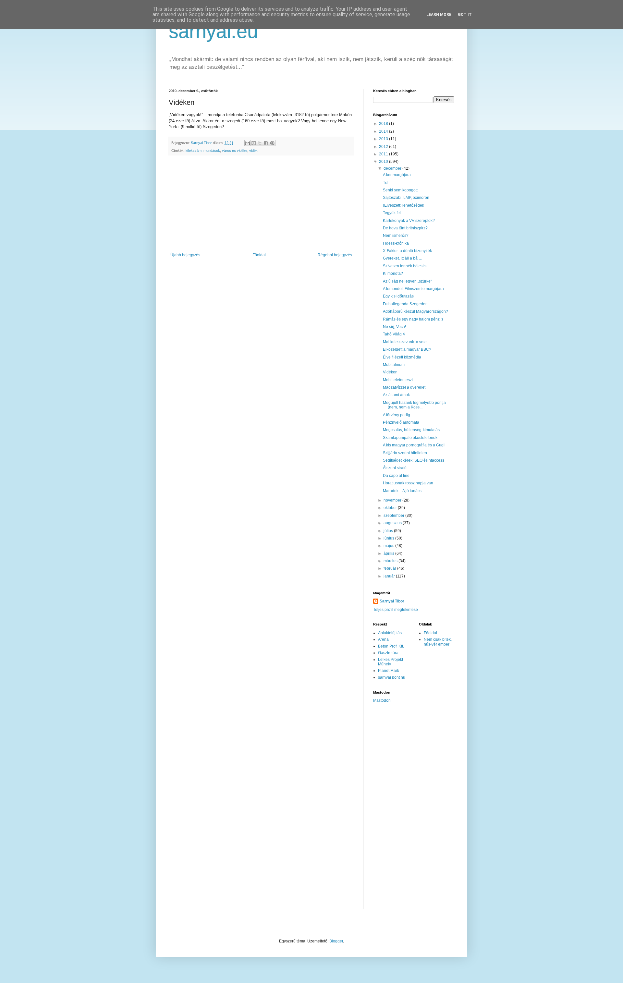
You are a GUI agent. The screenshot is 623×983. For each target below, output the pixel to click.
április (389, 553)
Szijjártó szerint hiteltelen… (407, 453)
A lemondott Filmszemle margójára (413, 288)
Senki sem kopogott (400, 190)
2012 (384, 146)
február (390, 568)
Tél (385, 182)
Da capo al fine (396, 475)
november (393, 500)
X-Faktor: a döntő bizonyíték (407, 251)
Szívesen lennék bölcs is (404, 266)
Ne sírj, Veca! (394, 326)
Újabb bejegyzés (185, 255)
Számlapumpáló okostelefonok (410, 437)
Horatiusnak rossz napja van (408, 483)
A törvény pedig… (398, 415)
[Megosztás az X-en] (260, 143)
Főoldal (259, 255)
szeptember (394, 515)
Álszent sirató (395, 468)
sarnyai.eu (213, 31)
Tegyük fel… (394, 213)
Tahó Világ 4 (394, 334)
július (389, 530)
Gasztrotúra (388, 652)
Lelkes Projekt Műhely (390, 661)
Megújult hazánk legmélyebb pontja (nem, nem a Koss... (414, 404)
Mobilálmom (394, 364)
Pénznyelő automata (401, 422)
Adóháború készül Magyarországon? (415, 311)
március (391, 561)
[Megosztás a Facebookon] (266, 143)
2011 (384, 154)
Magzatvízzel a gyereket (404, 387)
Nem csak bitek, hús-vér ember (438, 641)
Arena (383, 639)
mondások (211, 150)
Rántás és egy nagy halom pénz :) (413, 319)
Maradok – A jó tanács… (404, 491)
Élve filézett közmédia (402, 357)
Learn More (438, 14)
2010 (384, 161)
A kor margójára (397, 175)
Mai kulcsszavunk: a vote (405, 342)
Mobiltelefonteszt (398, 380)
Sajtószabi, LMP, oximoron (406, 197)
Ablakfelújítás (390, 633)
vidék (253, 150)
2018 (384, 123)
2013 (384, 139)
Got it (465, 14)
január (390, 576)
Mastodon (382, 700)
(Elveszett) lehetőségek (403, 205)
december (393, 168)
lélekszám (194, 150)
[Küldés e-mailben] (247, 143)
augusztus (393, 523)
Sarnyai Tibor (392, 601)
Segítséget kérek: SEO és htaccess (413, 460)
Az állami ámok (396, 395)
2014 (384, 131)
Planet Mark (388, 670)
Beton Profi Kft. (391, 646)
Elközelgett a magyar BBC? (407, 349)
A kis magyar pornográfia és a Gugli (414, 445)
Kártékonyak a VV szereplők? (409, 220)
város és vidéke (234, 150)
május (389, 545)
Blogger (336, 941)
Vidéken (390, 372)
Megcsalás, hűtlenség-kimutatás (411, 430)
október (391, 507)
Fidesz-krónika (396, 243)
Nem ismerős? (396, 235)
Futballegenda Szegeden (405, 304)
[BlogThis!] (253, 143)
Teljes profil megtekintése (395, 609)
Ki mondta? (393, 273)
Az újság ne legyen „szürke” (407, 281)
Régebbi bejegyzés (335, 255)
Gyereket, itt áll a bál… (402, 258)
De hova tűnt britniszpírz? (405, 228)
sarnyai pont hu (391, 677)
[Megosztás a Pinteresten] (272, 143)
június (389, 538)
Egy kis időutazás (398, 296)
